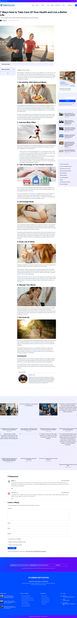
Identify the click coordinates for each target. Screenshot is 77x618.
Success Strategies (63, 184)
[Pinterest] (76, 1)
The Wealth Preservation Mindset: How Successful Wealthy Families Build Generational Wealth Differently (69, 144)
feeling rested (46, 226)
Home (33, 5)
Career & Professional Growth (65, 166)
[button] (76, 5)
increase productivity (36, 349)
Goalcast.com (45, 382)
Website (9, 533)
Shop (48, 5)
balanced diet (28, 106)
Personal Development (64, 164)
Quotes (42, 5)
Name (9, 523)
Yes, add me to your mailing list (14, 538)
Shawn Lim (32, 375)
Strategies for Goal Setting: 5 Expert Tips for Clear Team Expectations (69, 136)
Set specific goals (24, 156)
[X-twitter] (73, 1)
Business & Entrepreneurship (65, 170)
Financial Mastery (63, 173)
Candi (12, 480)
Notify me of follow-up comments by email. (17, 541)
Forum (52, 5)
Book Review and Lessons (65, 168)
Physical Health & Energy (33, 17)
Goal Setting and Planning (65, 181)
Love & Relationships (64, 177)
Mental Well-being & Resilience (22, 17)
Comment (10, 508)
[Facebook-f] (71, 1)
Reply (12, 488)
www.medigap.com (32, 193)
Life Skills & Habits (12, 17)
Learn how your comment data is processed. (36, 551)
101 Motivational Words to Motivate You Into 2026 (68, 465)
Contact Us (70, 5)
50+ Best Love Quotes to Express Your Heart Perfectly (48, 459)
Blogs (37, 5)
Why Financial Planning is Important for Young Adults (69, 150)
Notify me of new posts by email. (15, 544)
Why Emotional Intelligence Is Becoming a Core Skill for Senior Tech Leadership (69, 128)
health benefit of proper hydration (28, 277)
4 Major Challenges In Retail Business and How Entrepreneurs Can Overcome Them (69, 122)
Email (9, 528)
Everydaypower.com (38, 382)
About (63, 5)
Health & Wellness (4, 17)
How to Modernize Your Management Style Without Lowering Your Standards (69, 114)
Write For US (57, 5)
